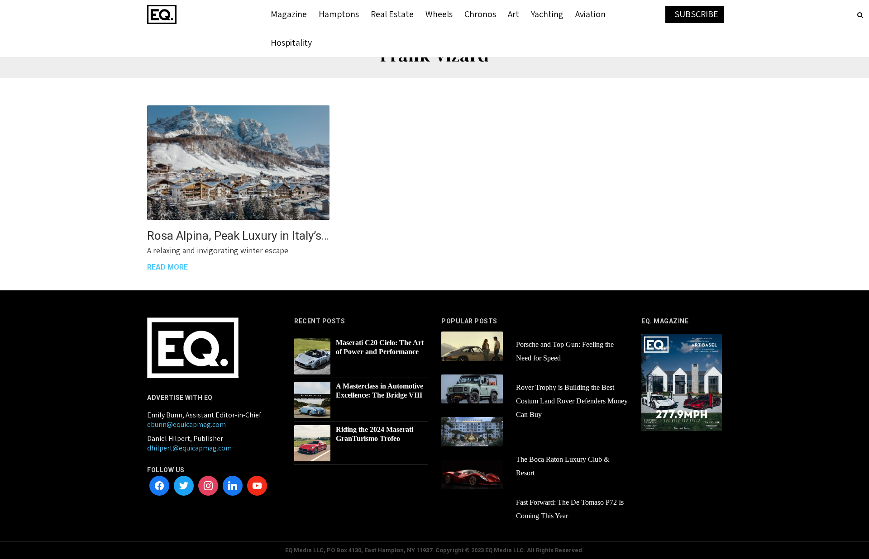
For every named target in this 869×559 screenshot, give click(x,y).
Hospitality (291, 42)
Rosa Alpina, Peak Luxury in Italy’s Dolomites (238, 235)
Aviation (590, 14)
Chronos (480, 14)
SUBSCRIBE (696, 14)
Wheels (439, 14)
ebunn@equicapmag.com (186, 424)
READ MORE (167, 267)
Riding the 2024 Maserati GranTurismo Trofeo (374, 434)
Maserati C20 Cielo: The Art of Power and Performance (380, 347)
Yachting (547, 14)
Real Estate (392, 14)
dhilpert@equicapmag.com (189, 448)
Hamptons (339, 14)
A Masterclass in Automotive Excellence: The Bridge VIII (379, 390)
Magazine (289, 14)
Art (513, 14)
